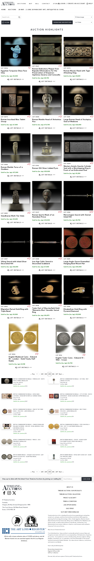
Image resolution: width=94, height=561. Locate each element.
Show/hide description (62, 22)
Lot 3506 (12, 354)
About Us (70, 487)
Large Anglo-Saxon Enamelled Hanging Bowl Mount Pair (76, 262)
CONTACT (46, 3)
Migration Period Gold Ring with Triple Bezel (14, 310)
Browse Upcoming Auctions (55, 549)
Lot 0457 (4, 259)
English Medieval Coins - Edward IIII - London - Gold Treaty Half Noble (23, 359)
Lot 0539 (67, 259)
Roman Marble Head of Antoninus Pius (46, 120)
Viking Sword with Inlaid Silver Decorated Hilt (14, 262)
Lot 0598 (35, 305)
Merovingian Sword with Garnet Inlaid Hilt (77, 216)
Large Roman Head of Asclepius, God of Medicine (77, 120)
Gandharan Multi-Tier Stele (12, 216)
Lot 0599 (67, 306)
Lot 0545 (4, 306)
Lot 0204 (67, 163)
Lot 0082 (4, 164)
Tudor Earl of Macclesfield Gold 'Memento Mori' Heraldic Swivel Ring (45, 310)
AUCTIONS (21, 3)
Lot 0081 (67, 116)
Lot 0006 (4, 68)
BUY (30, 3)
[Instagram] (9, 493)
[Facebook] (4, 493)
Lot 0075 (4, 116)
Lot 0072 (67, 68)
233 (42, 374)
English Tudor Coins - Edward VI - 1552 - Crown (70, 359)
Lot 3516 (59, 355)
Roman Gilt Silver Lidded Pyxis (45, 168)
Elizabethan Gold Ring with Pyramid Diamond (75, 310)
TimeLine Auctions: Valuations (69, 494)
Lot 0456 (67, 212)
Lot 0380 (4, 213)
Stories (56, 3)
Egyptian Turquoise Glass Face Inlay (14, 72)
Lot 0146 (35, 165)
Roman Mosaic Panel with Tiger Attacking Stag (77, 72)
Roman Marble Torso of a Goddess (12, 168)
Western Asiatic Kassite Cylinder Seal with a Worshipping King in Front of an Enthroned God (77, 168)
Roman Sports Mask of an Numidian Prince (43, 216)
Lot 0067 (35, 66)
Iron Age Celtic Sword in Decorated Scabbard (42, 262)
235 (49, 374)
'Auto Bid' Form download (70, 512)
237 (57, 374)
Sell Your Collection (53, 552)
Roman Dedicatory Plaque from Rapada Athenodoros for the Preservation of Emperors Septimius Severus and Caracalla (46, 72)
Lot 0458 (35, 259)
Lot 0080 (35, 116)
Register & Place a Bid (54, 551)
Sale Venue (70, 508)
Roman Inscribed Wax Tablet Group (13, 120)
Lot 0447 (35, 212)
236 (53, 374)
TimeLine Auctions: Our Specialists (70, 490)
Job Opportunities (70, 505)
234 (46, 374)
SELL (37, 3)
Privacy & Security (69, 498)
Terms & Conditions (70, 501)
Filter (7, 22)
